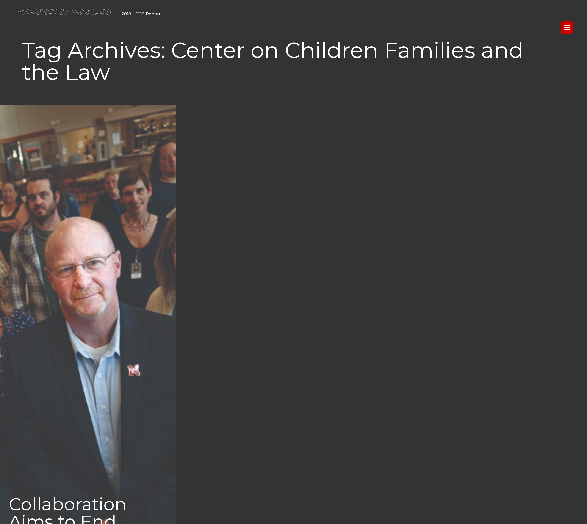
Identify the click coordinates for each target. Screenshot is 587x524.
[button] (565, 27)
